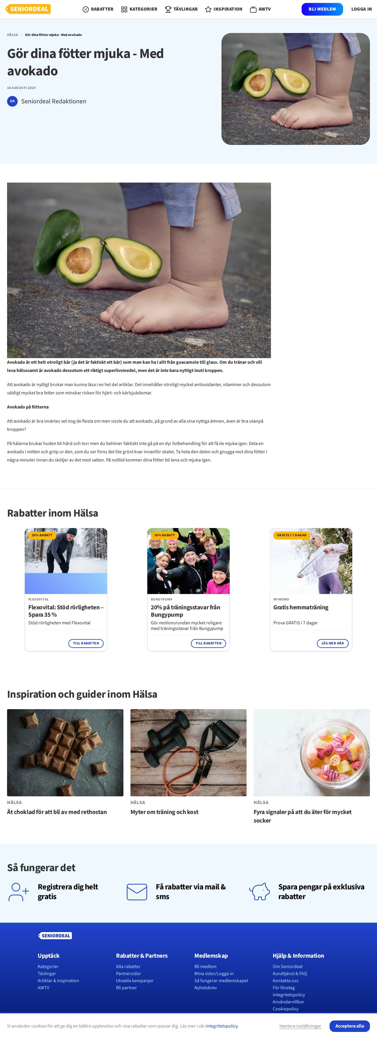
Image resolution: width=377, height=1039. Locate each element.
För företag (284, 988)
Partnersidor (128, 973)
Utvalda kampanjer (134, 980)
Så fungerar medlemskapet (221, 980)
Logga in (361, 9)
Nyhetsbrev (205, 988)
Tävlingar (47, 973)
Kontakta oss (285, 980)
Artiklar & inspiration (58, 980)
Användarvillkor (288, 1002)
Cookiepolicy (285, 1009)
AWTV (43, 988)
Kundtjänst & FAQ (290, 973)
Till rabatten (86, 643)
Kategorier (48, 966)
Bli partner (126, 988)
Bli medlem (322, 9)
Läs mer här (333, 643)
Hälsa (12, 35)
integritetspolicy (221, 1026)
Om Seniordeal (287, 966)
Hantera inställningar (300, 1026)
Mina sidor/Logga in (214, 973)
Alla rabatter (128, 966)
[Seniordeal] (28, 9)
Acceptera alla (349, 1026)
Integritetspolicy (289, 995)
